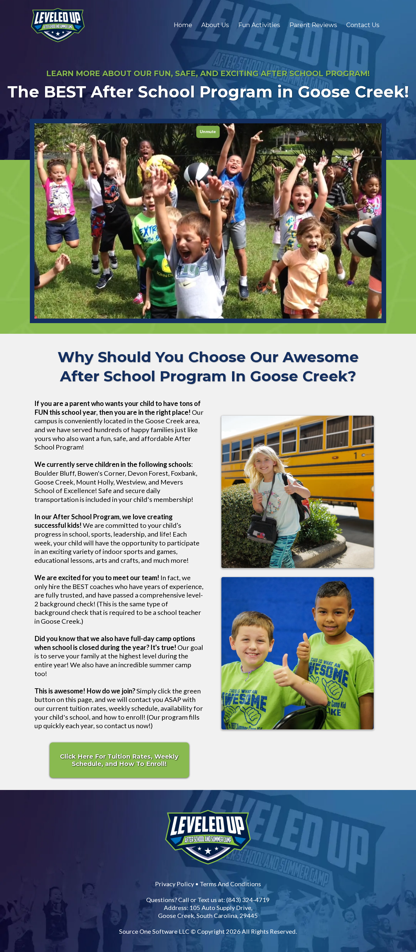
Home (183, 25)
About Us (215, 25)
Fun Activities (259, 25)
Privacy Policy (174, 883)
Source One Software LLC (154, 931)
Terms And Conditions (230, 883)
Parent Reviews (313, 25)
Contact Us (362, 25)
